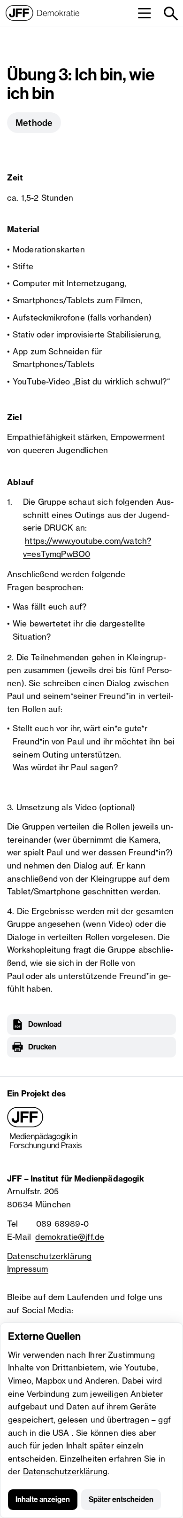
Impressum (27, 1269)
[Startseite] (42, 13)
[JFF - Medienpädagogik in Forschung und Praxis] (44, 1128)
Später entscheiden (121, 1499)
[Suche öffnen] (170, 13)
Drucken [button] (42, 1046)
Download (44, 1024)
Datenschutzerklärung (65, 1471)
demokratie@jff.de (69, 1237)
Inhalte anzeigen (42, 1499)
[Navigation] (144, 13)
